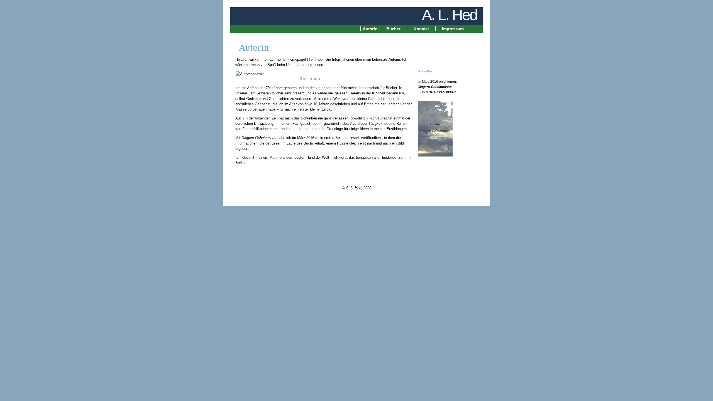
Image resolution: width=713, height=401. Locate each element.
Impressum (453, 28)
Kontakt (421, 28)
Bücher (393, 28)
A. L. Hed (449, 14)
